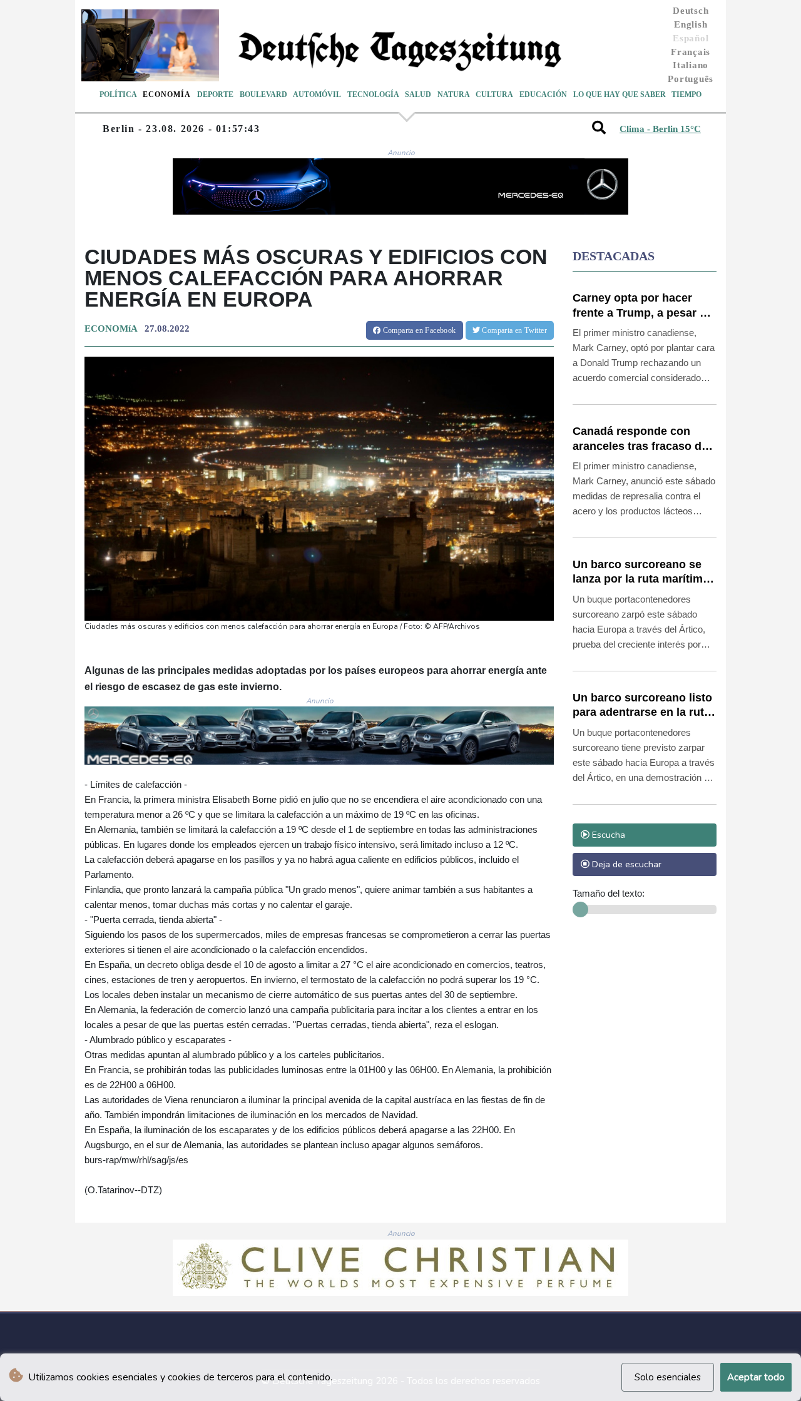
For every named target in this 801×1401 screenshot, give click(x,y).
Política (118, 94)
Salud (418, 94)
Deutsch (690, 11)
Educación (543, 94)
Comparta (418, 330)
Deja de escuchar (625, 864)
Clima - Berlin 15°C (660, 129)
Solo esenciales (668, 1377)
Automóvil (317, 94)
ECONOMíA (110, 329)
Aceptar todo (756, 1377)
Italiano (690, 65)
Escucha (607, 834)
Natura (453, 94)
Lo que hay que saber (619, 94)
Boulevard (263, 94)
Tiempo (686, 94)
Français (690, 52)
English (690, 24)
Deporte (215, 94)
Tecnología (373, 94)
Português (690, 79)
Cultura (494, 94)
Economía (167, 94)
